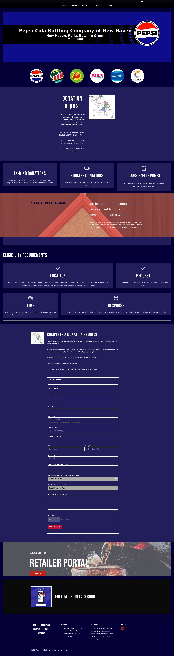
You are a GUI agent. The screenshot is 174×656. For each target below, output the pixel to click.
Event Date (52, 416)
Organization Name (55, 379)
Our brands (45, 625)
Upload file (52, 516)
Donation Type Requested (57, 485)
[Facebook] (141, 1)
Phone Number (53, 407)
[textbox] (81, 478)
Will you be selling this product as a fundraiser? (64, 475)
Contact (109, 6)
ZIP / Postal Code (53, 455)
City (49, 446)
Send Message (55, 527)
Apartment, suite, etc (55, 436)
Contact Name (53, 388)
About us (36, 629)
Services (47, 629)
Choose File (54, 519)
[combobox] (83, 479)
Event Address (53, 427)
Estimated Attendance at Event (59, 464)
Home (64, 6)
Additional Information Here (57, 494)
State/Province (89, 446)
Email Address (53, 398)
